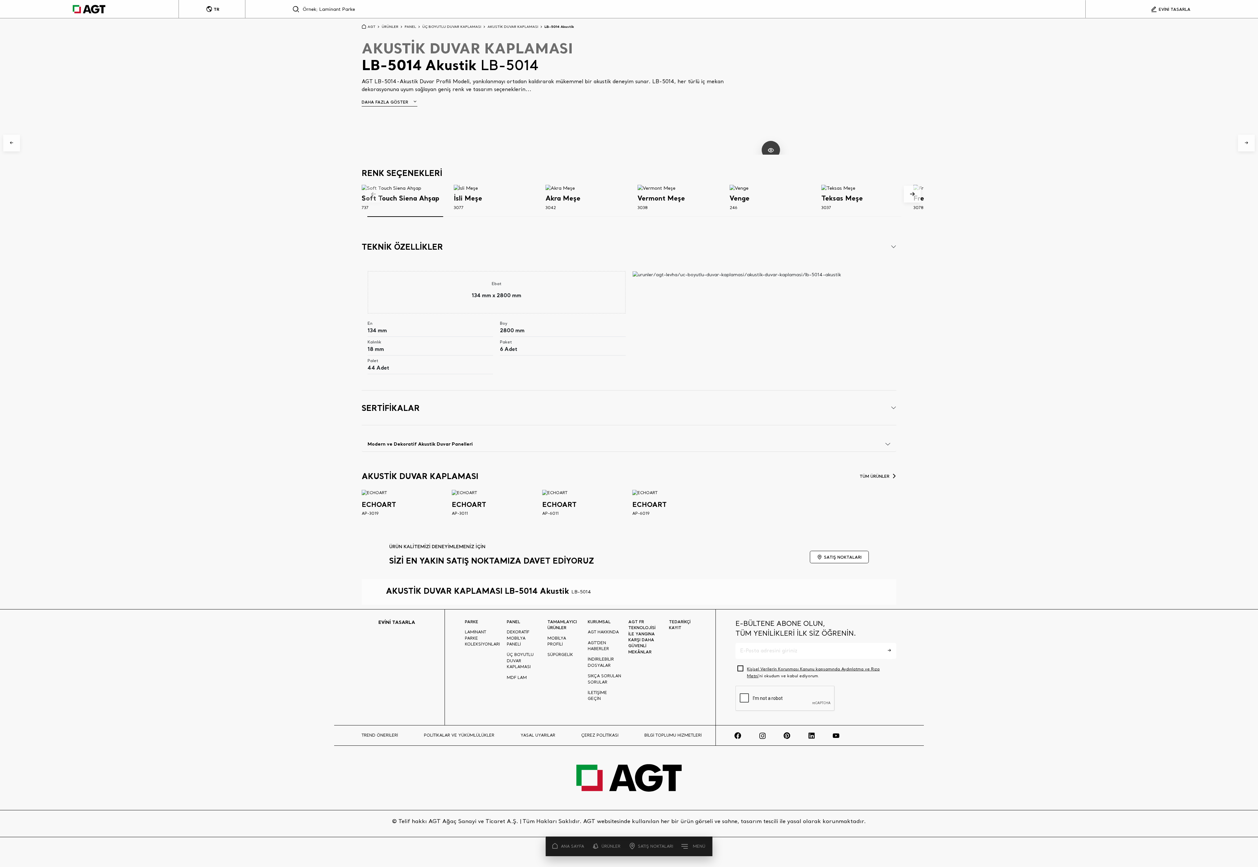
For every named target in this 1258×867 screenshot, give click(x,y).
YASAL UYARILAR (538, 735)
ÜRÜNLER (610, 846)
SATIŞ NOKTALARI (655, 846)
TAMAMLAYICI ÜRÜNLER (562, 624)
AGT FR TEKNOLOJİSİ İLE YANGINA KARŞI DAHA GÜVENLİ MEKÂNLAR (642, 636)
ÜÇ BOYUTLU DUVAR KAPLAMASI (451, 26)
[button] (11, 143)
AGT (371, 26)
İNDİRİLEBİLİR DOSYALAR (601, 662)
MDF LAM (517, 677)
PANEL (410, 26)
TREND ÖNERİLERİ (380, 735)
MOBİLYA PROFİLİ (556, 641)
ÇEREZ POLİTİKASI (600, 735)
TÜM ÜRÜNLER (874, 476)
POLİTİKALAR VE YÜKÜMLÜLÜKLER (459, 735)
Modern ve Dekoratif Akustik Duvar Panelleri (420, 444)
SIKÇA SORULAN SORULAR (604, 678)
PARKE (471, 621)
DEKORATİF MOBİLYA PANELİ (518, 637)
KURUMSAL (599, 621)
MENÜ (699, 846)
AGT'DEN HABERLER (598, 645)
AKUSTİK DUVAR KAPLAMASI (512, 26)
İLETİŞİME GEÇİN (597, 695)
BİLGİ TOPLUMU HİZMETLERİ (673, 735)
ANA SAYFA (572, 846)
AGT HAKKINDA (603, 631)
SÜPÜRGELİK (560, 654)
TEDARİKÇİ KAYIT (680, 624)
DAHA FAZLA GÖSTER (385, 102)
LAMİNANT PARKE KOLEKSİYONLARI (482, 637)
